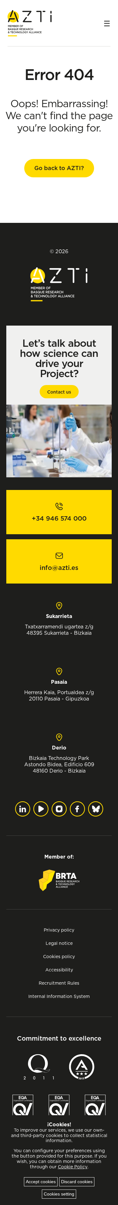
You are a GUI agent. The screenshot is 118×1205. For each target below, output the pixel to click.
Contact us (59, 392)
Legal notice (59, 943)
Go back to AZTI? (59, 168)
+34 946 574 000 (59, 518)
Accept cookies (41, 1181)
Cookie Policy (72, 1166)
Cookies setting (59, 1193)
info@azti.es (59, 568)
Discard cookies (77, 1181)
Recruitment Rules (59, 983)
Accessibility (59, 969)
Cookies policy (59, 956)
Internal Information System (59, 996)
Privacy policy (59, 930)
